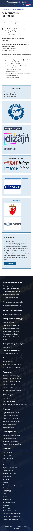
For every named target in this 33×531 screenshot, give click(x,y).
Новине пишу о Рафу (9, 511)
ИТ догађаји (7, 508)
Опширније (10, 263)
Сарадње (16, 200)
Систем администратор (10, 441)
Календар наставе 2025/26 (11, 516)
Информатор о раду (9, 473)
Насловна (4, 9)
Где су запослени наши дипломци (16, 178)
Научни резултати (8, 361)
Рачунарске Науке (9, 322)
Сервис (16, 4)
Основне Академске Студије (12, 376)
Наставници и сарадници (11, 465)
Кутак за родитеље (9, 401)
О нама (9, 9)
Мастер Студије (8, 387)
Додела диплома (8, 427)
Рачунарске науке (8, 286)
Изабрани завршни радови (11, 421)
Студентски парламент (10, 424)
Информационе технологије (12, 305)
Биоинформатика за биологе (12, 435)
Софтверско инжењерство (11, 291)
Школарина (6, 398)
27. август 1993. (9, 241)
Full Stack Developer (9, 438)
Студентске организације (11, 413)
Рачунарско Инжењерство (11, 325)
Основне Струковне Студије (12, 378)
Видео (5, 496)
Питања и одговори (9, 502)
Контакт (10, 4)
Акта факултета (8, 470)
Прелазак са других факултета (12, 390)
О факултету (7, 476)
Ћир (20, 4)
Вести (5, 493)
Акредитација (7, 491)
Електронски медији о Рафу (12, 513)
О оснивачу (6, 479)
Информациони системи (11, 294)
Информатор (7, 499)
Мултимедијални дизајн (10, 297)
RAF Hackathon (8, 458)
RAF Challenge (7, 452)
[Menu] (2, 4)
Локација (6, 482)
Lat (23, 4)
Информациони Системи (11, 328)
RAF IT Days (7, 455)
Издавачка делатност (10, 468)
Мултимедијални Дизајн (10, 334)
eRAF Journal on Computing (12, 367)
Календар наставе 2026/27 (11, 519)
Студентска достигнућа (10, 418)
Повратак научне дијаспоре (12, 364)
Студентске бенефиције (10, 415)
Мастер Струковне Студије (11, 381)
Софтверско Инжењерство (11, 331)
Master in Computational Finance (13, 444)
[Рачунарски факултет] (13, 2)
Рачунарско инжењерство (11, 289)
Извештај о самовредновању (12, 485)
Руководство (7, 488)
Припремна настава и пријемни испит (15, 404)
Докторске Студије (9, 384)
